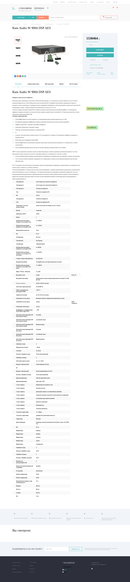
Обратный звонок (38, 9)
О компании (115, 2)
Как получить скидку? (89, 73)
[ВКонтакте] (15, 76)
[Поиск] (97, 17)
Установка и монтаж (72, 2)
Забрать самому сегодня (95, 64)
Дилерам (92, 2)
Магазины (55, 2)
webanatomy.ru (102, 564)
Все (33, 17)
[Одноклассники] (18, 76)
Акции (63, 2)
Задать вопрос (112, 73)
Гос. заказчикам (100, 2)
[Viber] (20, 76)
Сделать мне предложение (92, 41)
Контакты (32, 572)
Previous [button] (18, 35)
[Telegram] (25, 76)
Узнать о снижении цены (101, 73)
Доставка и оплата (83, 2)
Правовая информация (17, 572)
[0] (112, 8)
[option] (18, 40)
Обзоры (108, 2)
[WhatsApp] (23, 76)
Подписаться (76, 549)
